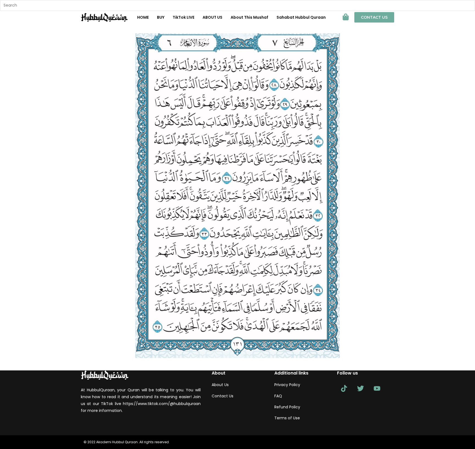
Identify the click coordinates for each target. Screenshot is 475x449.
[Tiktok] (344, 388)
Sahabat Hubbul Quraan (301, 17)
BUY (160, 17)
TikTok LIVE (183, 17)
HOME (143, 17)
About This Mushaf (249, 17)
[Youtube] (377, 388)
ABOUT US (212, 17)
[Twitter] (360, 388)
